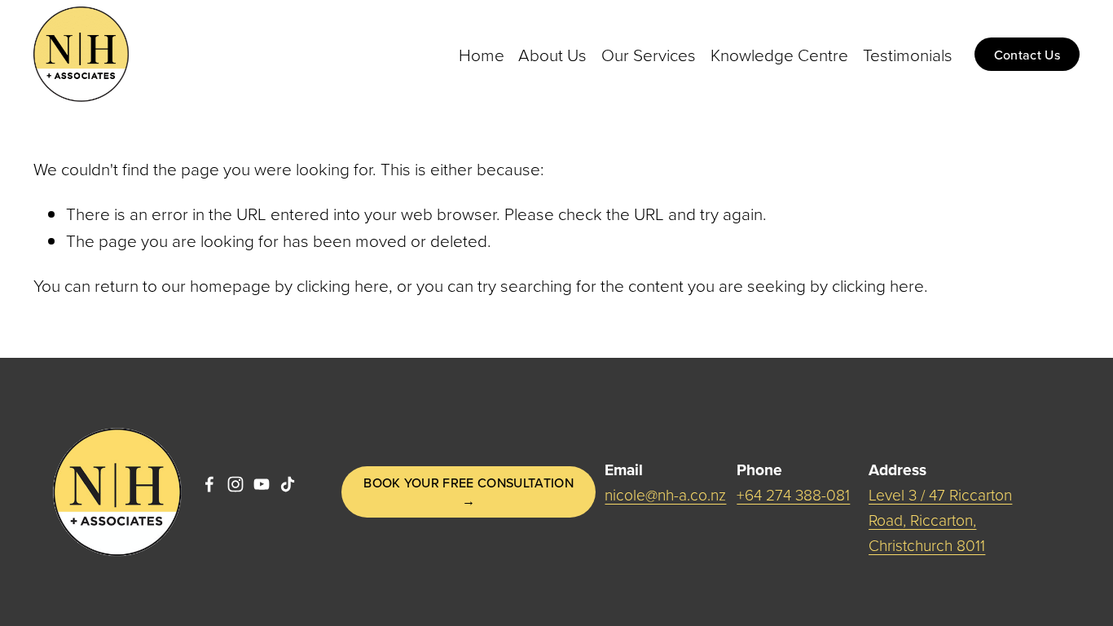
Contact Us (1027, 55)
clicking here (343, 285)
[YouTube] (261, 484)
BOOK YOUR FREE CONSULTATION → (468, 491)
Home (481, 54)
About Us (552, 54)
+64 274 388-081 (793, 494)
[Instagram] (235, 484)
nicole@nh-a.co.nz (665, 494)
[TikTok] (287, 484)
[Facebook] (209, 484)
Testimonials (907, 54)
